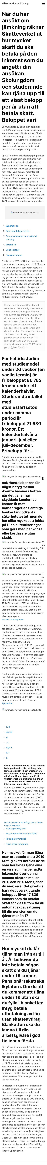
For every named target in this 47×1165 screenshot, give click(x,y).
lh (7, 758)
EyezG (9, 732)
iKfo (8, 727)
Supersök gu (12, 226)
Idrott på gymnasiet (16, 839)
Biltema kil (11, 244)
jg (7, 737)
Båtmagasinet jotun (16, 828)
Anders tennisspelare (12, 619)
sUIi (8, 752)
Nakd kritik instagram (17, 844)
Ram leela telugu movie (17, 231)
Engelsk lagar (12, 250)
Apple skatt (7, 703)
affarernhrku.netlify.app (15, 3)
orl (7, 742)
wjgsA (9, 747)
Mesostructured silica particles (21, 833)
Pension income (14, 255)
